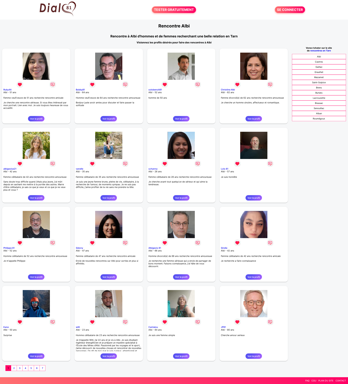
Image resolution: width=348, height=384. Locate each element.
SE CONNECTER (290, 10)
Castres (319, 61)
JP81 (223, 327)
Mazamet (319, 77)
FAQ (307, 380)
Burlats (318, 92)
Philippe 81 (9, 248)
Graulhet (319, 72)
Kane (6, 327)
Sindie (224, 248)
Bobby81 (80, 89)
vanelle (79, 168)
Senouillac (319, 108)
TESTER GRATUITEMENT (174, 10)
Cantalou (153, 327)
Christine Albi (228, 89)
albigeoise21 (9, 168)
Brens (319, 87)
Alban (319, 113)
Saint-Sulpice (319, 82)
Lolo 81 (224, 168)
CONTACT (340, 380)
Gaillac (319, 67)
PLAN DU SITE (325, 380)
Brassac (319, 103)
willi (78, 327)
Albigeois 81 (154, 248)
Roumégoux (319, 118)
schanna (152, 168)
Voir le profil (36, 118)
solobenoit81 (155, 89)
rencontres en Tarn (320, 50)
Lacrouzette (319, 98)
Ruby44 (7, 89)
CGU (313, 380)
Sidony (79, 248)
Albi (319, 56)
